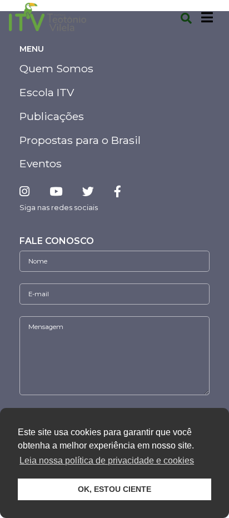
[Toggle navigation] (207, 17)
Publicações (51, 116)
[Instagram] (28, 191)
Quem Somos (56, 68)
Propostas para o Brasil (80, 140)
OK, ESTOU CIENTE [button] (114, 489)
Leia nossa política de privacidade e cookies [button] (106, 460)
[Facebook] (117, 191)
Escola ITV (46, 92)
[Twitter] (88, 191)
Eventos (40, 163)
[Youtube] (56, 191)
